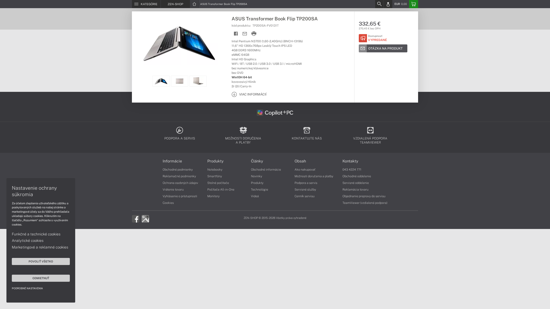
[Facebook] (135, 218)
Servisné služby (305, 189)
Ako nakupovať (305, 169)
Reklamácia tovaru (355, 189)
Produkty (215, 161)
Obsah (300, 161)
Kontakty (350, 161)
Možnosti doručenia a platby (314, 176)
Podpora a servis (306, 183)
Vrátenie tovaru (173, 189)
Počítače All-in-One (220, 189)
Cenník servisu (305, 196)
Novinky (256, 176)
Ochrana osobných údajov (180, 183)
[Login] (388, 4)
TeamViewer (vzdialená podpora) (364, 202)
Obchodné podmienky (178, 169)
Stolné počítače (218, 183)
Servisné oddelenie (355, 183)
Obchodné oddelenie (356, 176)
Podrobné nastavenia (27, 288)
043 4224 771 (351, 169)
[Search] (379, 4)
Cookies (168, 202)
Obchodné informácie (266, 169)
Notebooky (214, 169)
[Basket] (413, 4)
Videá (255, 196)
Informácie (172, 161)
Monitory (213, 196)
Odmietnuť (40, 278)
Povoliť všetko (41, 261)
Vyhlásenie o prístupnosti (180, 196)
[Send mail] (245, 34)
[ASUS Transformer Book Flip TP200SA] (179, 43)
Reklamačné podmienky (179, 176)
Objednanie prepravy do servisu (363, 196)
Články (257, 161)
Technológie (259, 189)
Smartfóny (214, 176)
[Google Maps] (145, 218)
